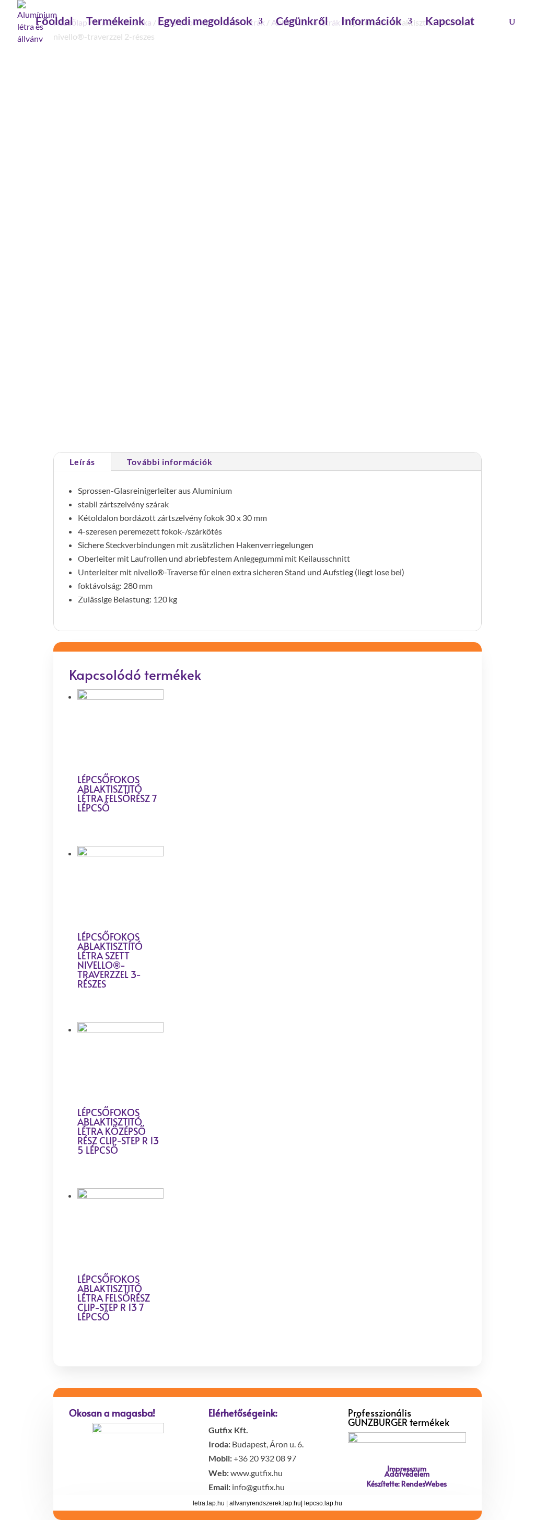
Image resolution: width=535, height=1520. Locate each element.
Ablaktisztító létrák (372, 418)
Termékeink (115, 22)
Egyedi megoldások (205, 22)
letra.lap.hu (209, 1503)
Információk (371, 22)
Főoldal (54, 22)
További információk (170, 462)
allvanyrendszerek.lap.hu (265, 1503)
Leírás (82, 462)
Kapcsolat (449, 22)
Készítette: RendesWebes (407, 1484)
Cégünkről (302, 22)
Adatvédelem (407, 1474)
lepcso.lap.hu (323, 1503)
